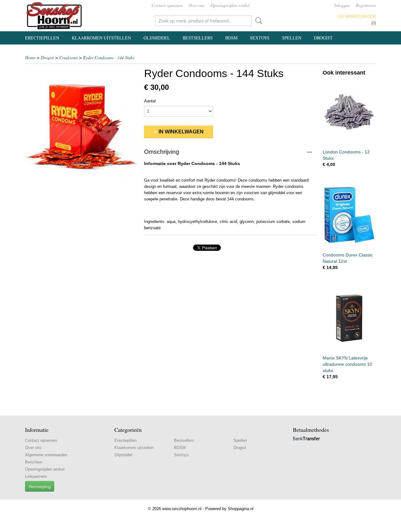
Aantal (150, 101)
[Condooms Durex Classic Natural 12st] (349, 215)
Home (30, 57)
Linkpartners (36, 476)
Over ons (196, 5)
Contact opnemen (167, 5)
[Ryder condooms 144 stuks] (81, 123)
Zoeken (257, 20)
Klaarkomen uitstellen (101, 38)
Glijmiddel (156, 38)
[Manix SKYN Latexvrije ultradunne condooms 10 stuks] (349, 318)
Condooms (68, 57)
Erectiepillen (42, 38)
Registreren (366, 5)
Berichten (33, 462)
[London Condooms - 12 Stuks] (349, 112)
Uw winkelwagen (356, 16)
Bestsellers (198, 38)
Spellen (291, 38)
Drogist (323, 38)
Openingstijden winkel (230, 5)
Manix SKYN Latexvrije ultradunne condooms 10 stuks (347, 364)
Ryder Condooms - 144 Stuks (108, 57)
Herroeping (40, 486)
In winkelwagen (181, 131)
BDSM (231, 38)
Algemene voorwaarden (46, 454)
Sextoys (259, 38)
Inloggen (342, 5)
